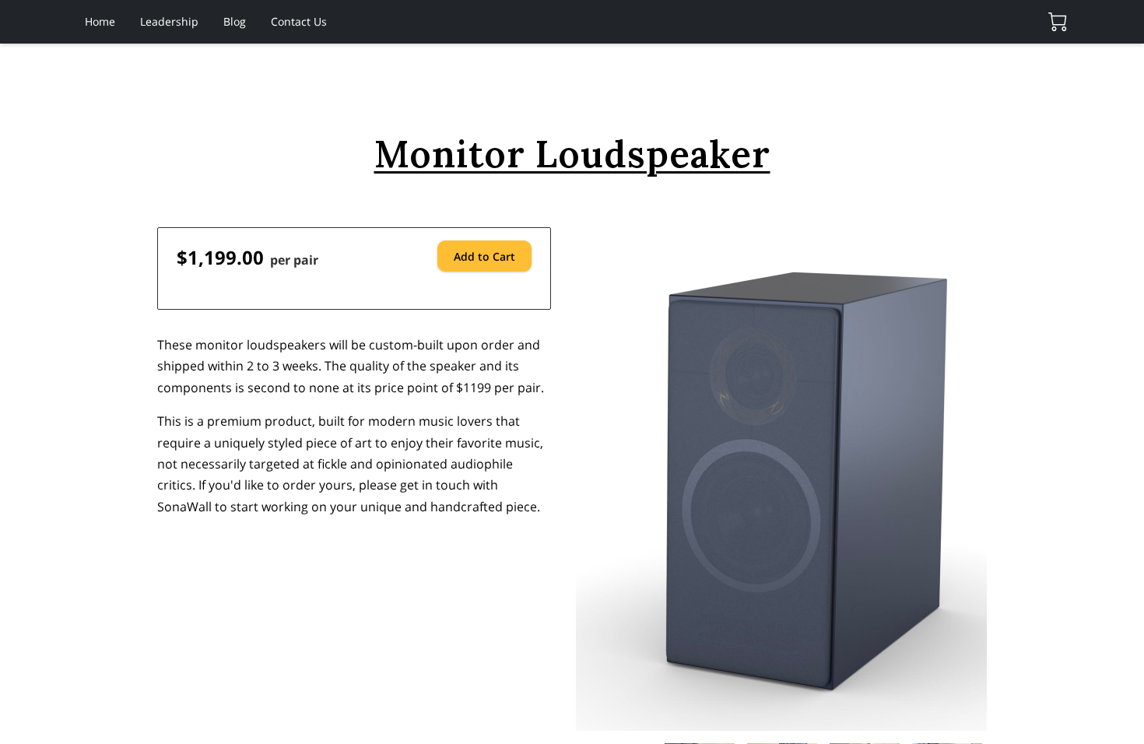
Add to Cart (484, 256)
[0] (1057, 21)
